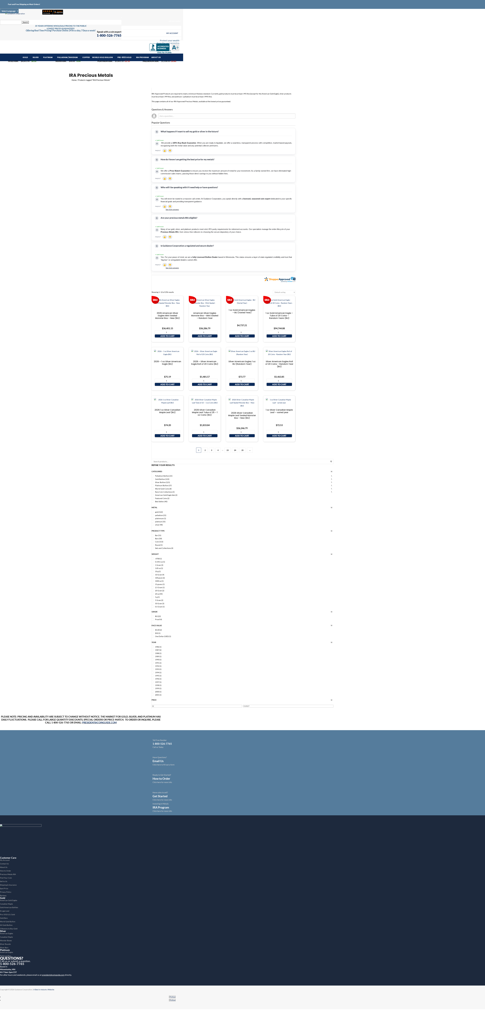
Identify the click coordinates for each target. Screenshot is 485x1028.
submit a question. (20, 961)
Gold (25, 57)
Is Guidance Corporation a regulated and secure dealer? (187, 245)
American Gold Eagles (8, 900)
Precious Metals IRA (8, 874)
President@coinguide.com (99, 722)
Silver (36, 57)
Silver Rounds (5, 944)
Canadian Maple (6, 904)
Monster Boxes (6, 940)
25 (242, 450)
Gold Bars (4, 918)
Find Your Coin (6, 878)
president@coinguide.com (53, 975)
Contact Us (4, 864)
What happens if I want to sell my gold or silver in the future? (190, 131)
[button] (164, 151)
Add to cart (167, 336)
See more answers (172, 210)
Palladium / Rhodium (67, 57)
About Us (156, 57)
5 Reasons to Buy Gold (8, 929)
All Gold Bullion (6, 925)
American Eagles (6, 933)
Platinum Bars (5, 956)
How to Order (5, 871)
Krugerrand (4, 911)
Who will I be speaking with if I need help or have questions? (189, 187)
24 (235, 450)
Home (74, 80)
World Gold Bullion (102, 57)
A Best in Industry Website (43, 989)
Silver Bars (4, 947)
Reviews (3, 895)
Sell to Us (3, 881)
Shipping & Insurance (8, 885)
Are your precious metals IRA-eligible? (179, 217)
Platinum (48, 57)
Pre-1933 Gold (124, 57)
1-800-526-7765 (12, 964)
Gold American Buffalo (9, 907)
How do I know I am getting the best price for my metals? (187, 159)
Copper (86, 57)
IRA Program (142, 57)
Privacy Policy (5, 892)
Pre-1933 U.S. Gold (7, 914)
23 (228, 450)
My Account (175, 21)
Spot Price (4, 888)
